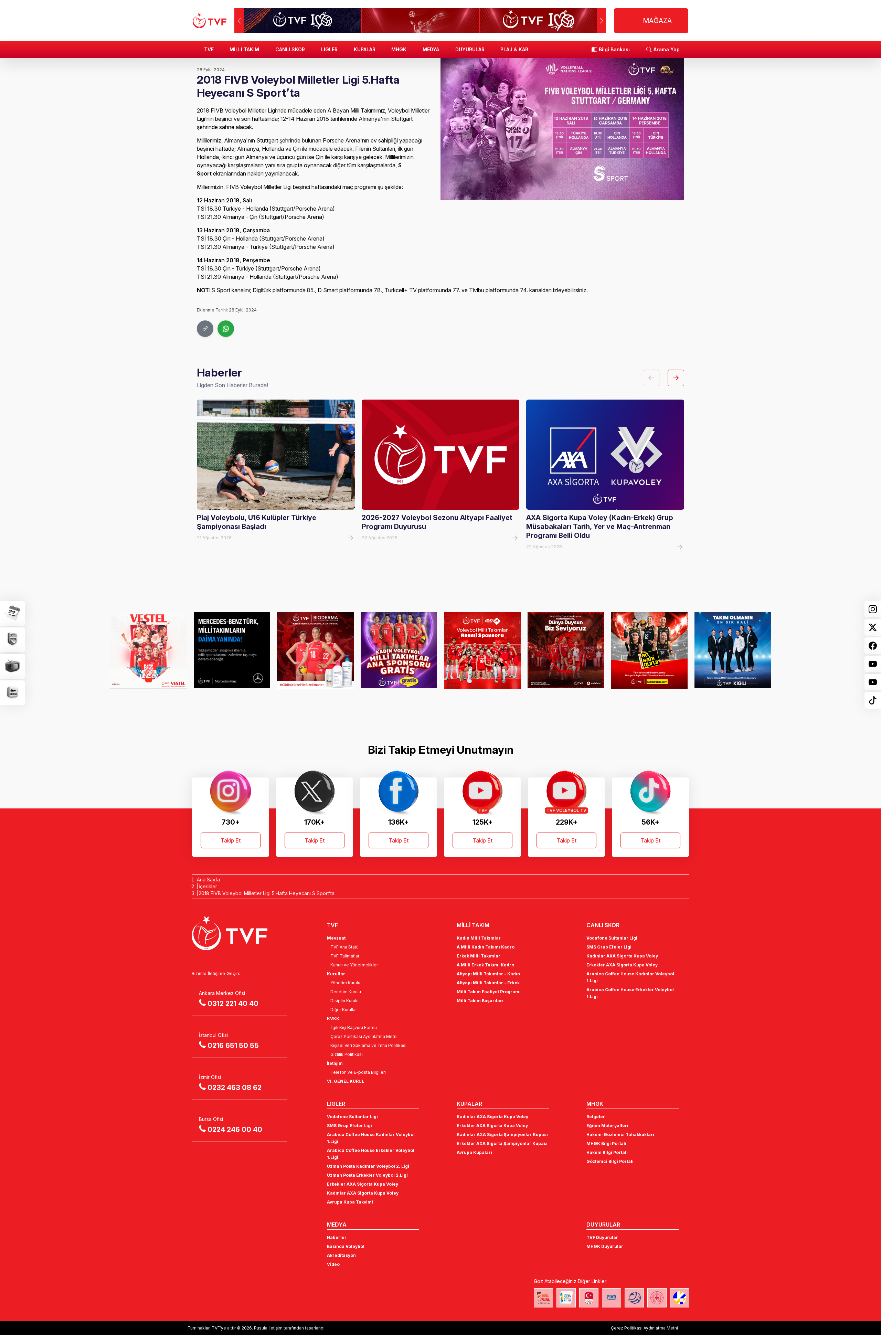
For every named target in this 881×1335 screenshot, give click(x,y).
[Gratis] (399, 650)
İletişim (335, 1063)
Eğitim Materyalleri (607, 1125)
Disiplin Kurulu (344, 1000)
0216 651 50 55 (233, 1045)
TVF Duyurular (602, 1237)
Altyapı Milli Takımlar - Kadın (488, 973)
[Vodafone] (566, 650)
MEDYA (431, 49)
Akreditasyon (341, 1255)
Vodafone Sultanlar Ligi (611, 938)
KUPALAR (364, 49)
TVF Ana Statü (344, 947)
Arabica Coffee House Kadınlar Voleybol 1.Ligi (630, 977)
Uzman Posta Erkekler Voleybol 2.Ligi (367, 1175)
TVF (209, 49)
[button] (601, 20)
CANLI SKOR (290, 49)
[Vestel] (148, 650)
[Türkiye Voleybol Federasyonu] (209, 20)
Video (333, 1264)
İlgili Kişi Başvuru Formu (353, 1027)
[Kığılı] (732, 650)
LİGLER (329, 49)
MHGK (398, 49)
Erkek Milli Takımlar (478, 955)
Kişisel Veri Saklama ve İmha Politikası (368, 1045)
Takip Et (231, 840)
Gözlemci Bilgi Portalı (610, 1161)
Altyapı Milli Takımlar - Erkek (488, 982)
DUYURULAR (470, 49)
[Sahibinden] (649, 650)
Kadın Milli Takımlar (479, 938)
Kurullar (336, 973)
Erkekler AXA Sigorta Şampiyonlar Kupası (502, 1143)
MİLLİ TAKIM (244, 49)
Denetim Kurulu (345, 991)
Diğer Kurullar (343, 1009)
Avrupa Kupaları (474, 1152)
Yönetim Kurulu (345, 982)
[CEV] (679, 1297)
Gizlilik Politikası (346, 1054)
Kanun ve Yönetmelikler (354, 964)
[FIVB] (611, 1297)
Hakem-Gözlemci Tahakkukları (620, 1134)
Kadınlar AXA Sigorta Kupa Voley (622, 955)
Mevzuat (336, 938)
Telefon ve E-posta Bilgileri (358, 1072)
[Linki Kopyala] (205, 328)
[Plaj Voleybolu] (566, 1297)
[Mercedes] (232, 650)
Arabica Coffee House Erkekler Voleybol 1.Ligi (630, 993)
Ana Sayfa (208, 879)
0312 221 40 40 (233, 1003)
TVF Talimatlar (344, 955)
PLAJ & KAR (514, 49)
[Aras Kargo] (482, 650)
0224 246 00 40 (235, 1129)
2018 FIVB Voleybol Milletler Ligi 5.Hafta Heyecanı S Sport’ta (267, 893)
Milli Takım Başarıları (480, 1000)
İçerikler (208, 886)
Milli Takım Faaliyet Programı (489, 991)
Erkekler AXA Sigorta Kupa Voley (622, 964)
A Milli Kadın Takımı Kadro (485, 947)
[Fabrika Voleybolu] (543, 1297)
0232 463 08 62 (235, 1087)
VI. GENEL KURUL (345, 1081)
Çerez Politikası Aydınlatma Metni (363, 1036)
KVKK (333, 1018)
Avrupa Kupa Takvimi (350, 1202)
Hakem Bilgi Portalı (607, 1152)
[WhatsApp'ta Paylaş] (225, 328)
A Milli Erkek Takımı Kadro (485, 964)
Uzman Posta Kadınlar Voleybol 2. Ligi (368, 1166)
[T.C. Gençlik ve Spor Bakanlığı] (657, 1297)
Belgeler (595, 1116)
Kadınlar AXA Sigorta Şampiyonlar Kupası (502, 1134)
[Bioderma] (315, 650)
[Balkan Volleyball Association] (634, 1297)
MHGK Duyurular (604, 1246)
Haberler (337, 1237)
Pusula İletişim (268, 1328)
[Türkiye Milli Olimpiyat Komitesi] (588, 1297)
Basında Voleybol (345, 1246)
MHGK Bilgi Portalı (606, 1143)
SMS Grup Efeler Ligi (608, 947)
